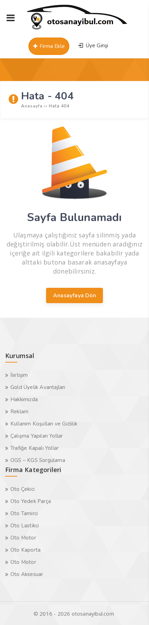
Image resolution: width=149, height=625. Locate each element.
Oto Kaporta (25, 549)
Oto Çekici (22, 489)
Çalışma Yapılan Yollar (36, 435)
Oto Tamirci (24, 513)
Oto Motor (23, 537)
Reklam (19, 411)
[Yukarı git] (133, 609)
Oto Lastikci (24, 525)
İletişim (19, 375)
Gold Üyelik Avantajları (37, 387)
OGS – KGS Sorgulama (37, 460)
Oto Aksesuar (26, 574)
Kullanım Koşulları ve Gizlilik (43, 423)
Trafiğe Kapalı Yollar (34, 448)
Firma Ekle (51, 46)
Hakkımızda (24, 399)
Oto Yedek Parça (30, 501)
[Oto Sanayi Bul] (77, 29)
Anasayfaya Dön (74, 295)
